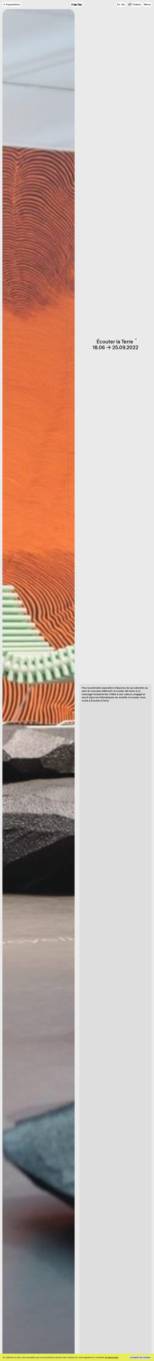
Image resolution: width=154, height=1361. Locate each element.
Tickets (136, 4)
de (123, 4)
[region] (77, 1357)
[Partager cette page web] (135, 339)
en (118, 4)
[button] (147, 4)
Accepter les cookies (140, 1357)
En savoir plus (111, 1357)
